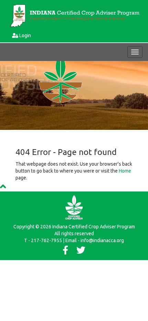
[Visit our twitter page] (81, 252)
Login (25, 35)
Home (125, 171)
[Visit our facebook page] (65, 252)
